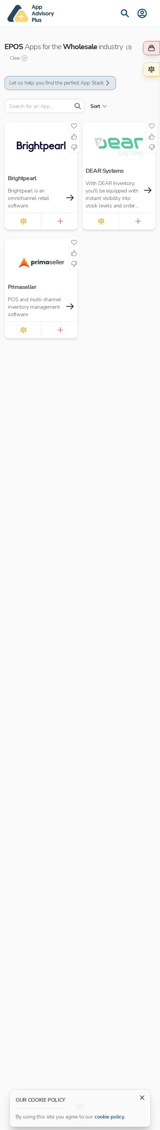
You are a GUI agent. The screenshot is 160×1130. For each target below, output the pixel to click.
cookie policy (109, 1116)
